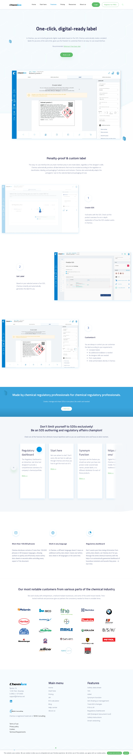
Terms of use (14, 724)
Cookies (12, 729)
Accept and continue (114, 753)
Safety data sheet (94, 688)
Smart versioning (93, 721)
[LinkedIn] (11, 701)
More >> (25, 469)
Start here (43, 4)
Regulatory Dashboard (96, 711)
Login (96, 4)
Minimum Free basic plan (72, 46)
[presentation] (13, 467)
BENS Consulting (39, 716)
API (49, 698)
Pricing (62, 4)
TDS (88, 691)
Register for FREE (110, 4)
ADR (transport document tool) (99, 714)
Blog (50, 704)
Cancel (126, 753)
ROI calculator (53, 701)
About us (83, 4)
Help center (52, 708)
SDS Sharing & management (98, 701)
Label (89, 694)
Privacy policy (14, 726)
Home (34, 4)
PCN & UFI (90, 708)
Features (53, 4)
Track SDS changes (94, 704)
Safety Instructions (94, 717)
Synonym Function (94, 698)
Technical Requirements (18, 732)
